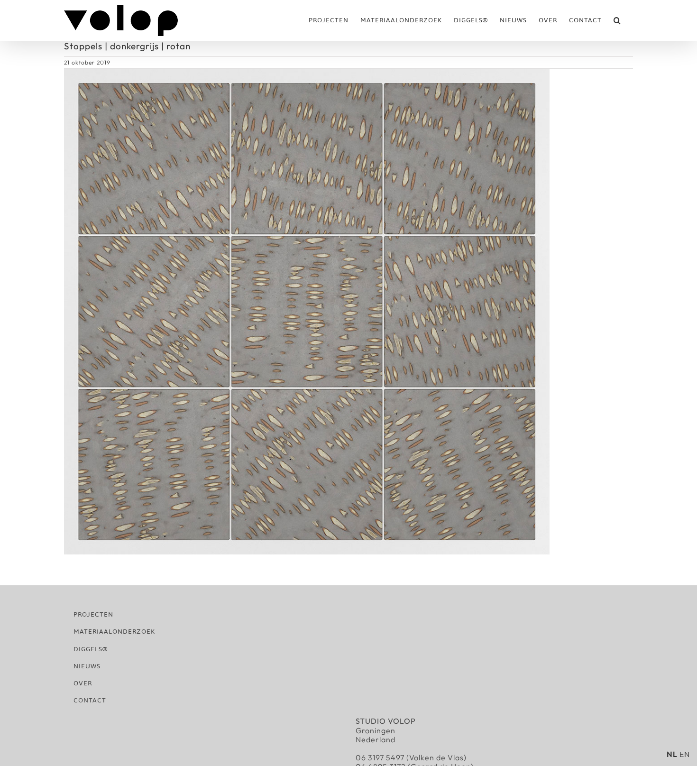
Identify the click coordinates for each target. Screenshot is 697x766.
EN (684, 754)
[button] (617, 20)
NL (672, 754)
